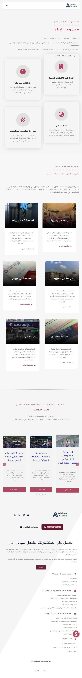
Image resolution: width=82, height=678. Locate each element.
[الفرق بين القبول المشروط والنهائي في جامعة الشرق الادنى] (14, 438)
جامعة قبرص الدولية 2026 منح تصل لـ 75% (41, 449)
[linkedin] (15, 515)
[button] (77, 464)
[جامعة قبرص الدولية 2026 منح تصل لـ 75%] (41, 438)
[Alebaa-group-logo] (71, 4)
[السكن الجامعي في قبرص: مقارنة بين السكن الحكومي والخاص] (67, 441)
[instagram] (24, 515)
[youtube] (28, 515)
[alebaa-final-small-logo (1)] (60, 512)
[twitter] (19, 515)
